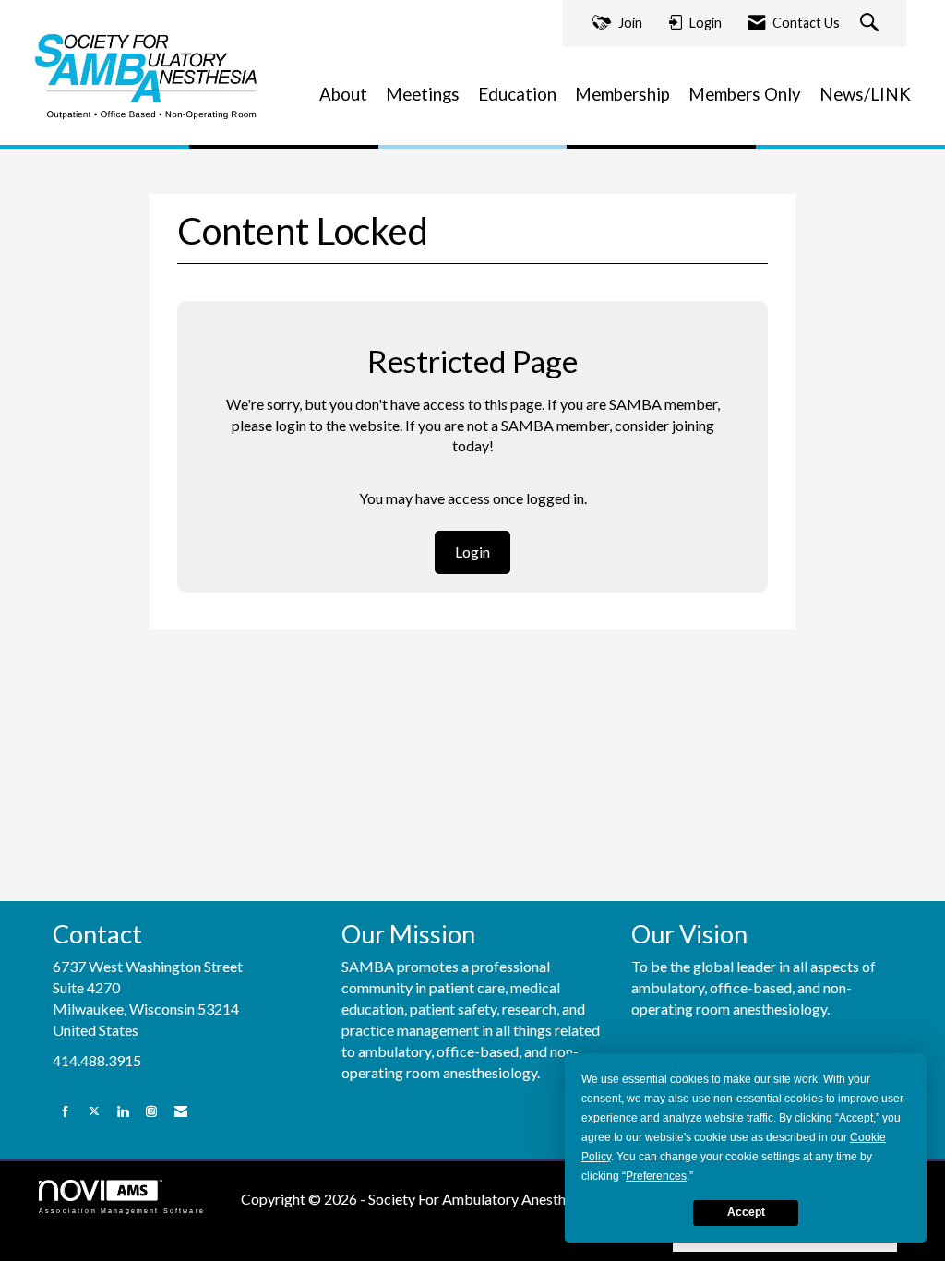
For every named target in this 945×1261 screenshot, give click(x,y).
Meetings (423, 94)
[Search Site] (871, 23)
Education (517, 94)
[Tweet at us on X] (94, 1111)
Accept (746, 1212)
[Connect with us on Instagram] (151, 1111)
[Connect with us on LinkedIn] (123, 1111)
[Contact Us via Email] (181, 1111)
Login (472, 551)
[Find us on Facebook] (65, 1111)
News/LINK (865, 94)
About (343, 94)
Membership (622, 94)
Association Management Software (122, 1210)
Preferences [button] (656, 1176)
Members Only (744, 94)
